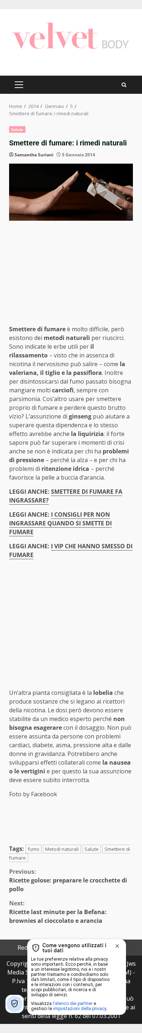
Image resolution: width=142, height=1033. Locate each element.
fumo (33, 849)
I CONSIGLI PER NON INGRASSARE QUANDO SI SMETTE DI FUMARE (60, 523)
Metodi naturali (62, 849)
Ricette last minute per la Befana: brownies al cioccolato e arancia (58, 912)
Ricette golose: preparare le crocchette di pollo (68, 880)
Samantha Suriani (34, 155)
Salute (17, 129)
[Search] (124, 85)
